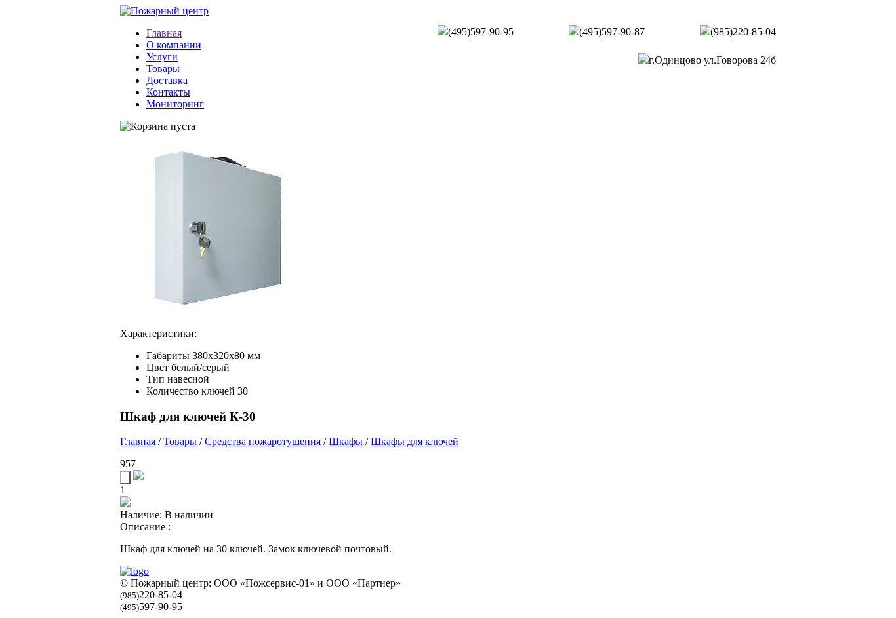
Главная (164, 33)
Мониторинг (175, 103)
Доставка (167, 80)
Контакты (168, 92)
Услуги (162, 56)
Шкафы (346, 441)
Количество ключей (190, 390)
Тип (155, 379)
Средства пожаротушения (263, 441)
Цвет (157, 367)
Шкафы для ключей (414, 441)
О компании (173, 44)
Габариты (168, 355)
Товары (163, 68)
